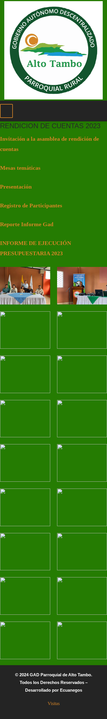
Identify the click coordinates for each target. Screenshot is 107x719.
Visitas (54, 703)
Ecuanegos (71, 690)
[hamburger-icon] (6, 111)
